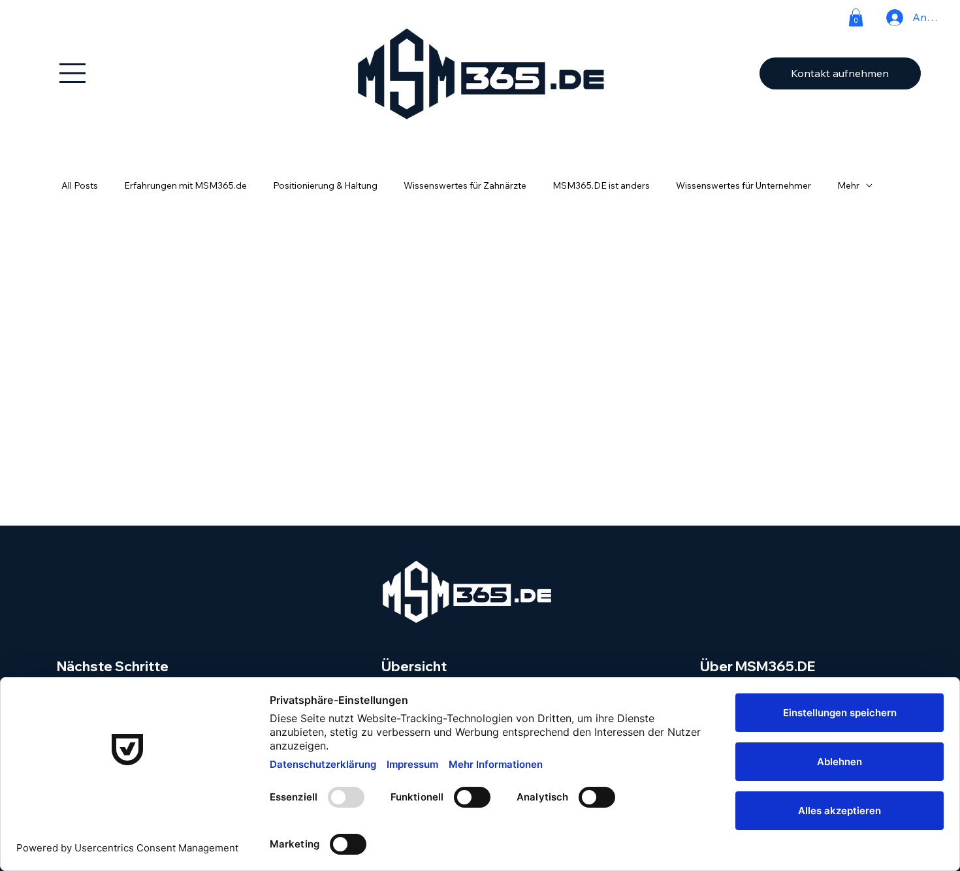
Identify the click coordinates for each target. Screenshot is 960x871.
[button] (855, 17)
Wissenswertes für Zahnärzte (465, 185)
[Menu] (73, 73)
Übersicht (414, 665)
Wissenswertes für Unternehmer (743, 185)
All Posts (79, 185)
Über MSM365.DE (757, 665)
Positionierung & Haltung (325, 185)
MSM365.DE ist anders (601, 185)
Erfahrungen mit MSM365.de (185, 185)
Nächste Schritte (112, 665)
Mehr (848, 185)
